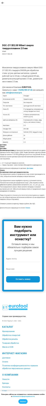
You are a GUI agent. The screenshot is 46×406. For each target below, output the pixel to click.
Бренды (5, 383)
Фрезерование (8, 331)
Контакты (6, 387)
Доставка (30, 168)
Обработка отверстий (11, 335)
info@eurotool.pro (14, 93)
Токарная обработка (10, 343)
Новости (5, 379)
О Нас (4, 391)
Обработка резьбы (10, 339)
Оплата (27, 208)
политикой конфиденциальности (23, 396)
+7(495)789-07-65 (25, 90)
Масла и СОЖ (7, 347)
